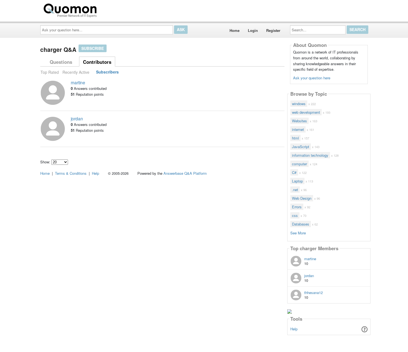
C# (294, 172)
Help (294, 328)
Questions (61, 62)
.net (295, 189)
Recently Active (75, 72)
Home (235, 30)
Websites (299, 120)
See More (298, 232)
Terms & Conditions (71, 173)
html (295, 138)
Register (273, 30)
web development (306, 112)
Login (253, 30)
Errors (297, 206)
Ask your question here (311, 77)
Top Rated (50, 72)
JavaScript (300, 146)
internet (298, 129)
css (295, 215)
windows (299, 103)
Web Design (301, 198)
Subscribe (92, 48)
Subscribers (107, 72)
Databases (300, 224)
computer (299, 163)
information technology (310, 155)
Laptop (297, 181)
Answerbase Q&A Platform (185, 173)
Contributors (97, 62)
